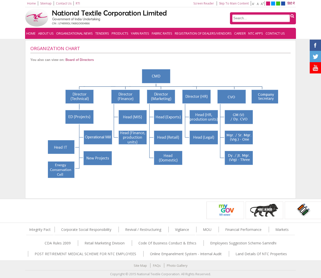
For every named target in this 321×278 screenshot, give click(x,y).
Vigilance (182, 229)
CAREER (240, 33)
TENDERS (102, 33)
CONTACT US (275, 33)
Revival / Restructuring (143, 229)
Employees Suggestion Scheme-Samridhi (243, 243)
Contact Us (63, 3)
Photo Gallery (177, 265)
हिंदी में (291, 3)
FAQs (157, 265)
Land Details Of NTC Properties (261, 253)
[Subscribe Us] (315, 71)
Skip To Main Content (234, 3)
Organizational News (74, 33)
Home (31, 3)
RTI (78, 3)
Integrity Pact (40, 229)
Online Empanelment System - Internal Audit (186, 253)
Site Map (140, 265)
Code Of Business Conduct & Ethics (167, 243)
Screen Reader (203, 3)
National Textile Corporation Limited (100, 18)
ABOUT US (46, 33)
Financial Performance (243, 229)
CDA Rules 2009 (58, 243)
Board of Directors (79, 60)
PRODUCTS (120, 33)
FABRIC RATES (162, 33)
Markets (282, 229)
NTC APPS (255, 33)
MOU (207, 229)
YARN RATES (140, 33)
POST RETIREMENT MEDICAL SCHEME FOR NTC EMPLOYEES (85, 253)
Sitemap (46, 3)
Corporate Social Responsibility (86, 229)
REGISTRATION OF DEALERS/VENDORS (203, 33)
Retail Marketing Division (105, 243)
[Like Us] (315, 48)
